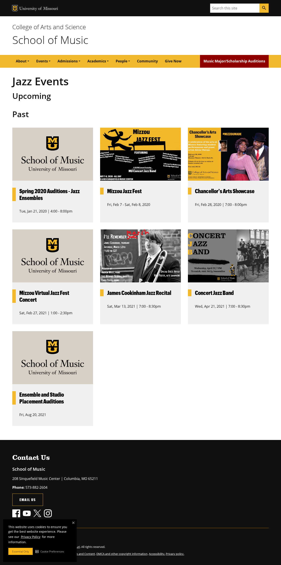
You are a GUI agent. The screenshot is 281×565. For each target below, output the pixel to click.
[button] (49, 551)
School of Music (50, 40)
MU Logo (15, 8)
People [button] (121, 61)
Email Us (28, 500)
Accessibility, (157, 554)
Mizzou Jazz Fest (124, 191)
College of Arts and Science (49, 27)
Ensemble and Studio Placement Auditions (41, 398)
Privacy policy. (175, 554)
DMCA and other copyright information (122, 554)
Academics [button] (96, 61)
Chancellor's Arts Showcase (224, 191)
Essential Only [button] (20, 551)
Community (147, 61)
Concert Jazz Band (214, 292)
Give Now (173, 61)
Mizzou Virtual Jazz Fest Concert (44, 296)
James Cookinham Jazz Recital (139, 292)
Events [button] (42, 61)
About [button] (21, 61)
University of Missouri (38, 9)
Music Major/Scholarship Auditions (234, 61)
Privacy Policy (30, 537)
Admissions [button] (68, 61)
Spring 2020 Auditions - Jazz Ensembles (49, 194)
